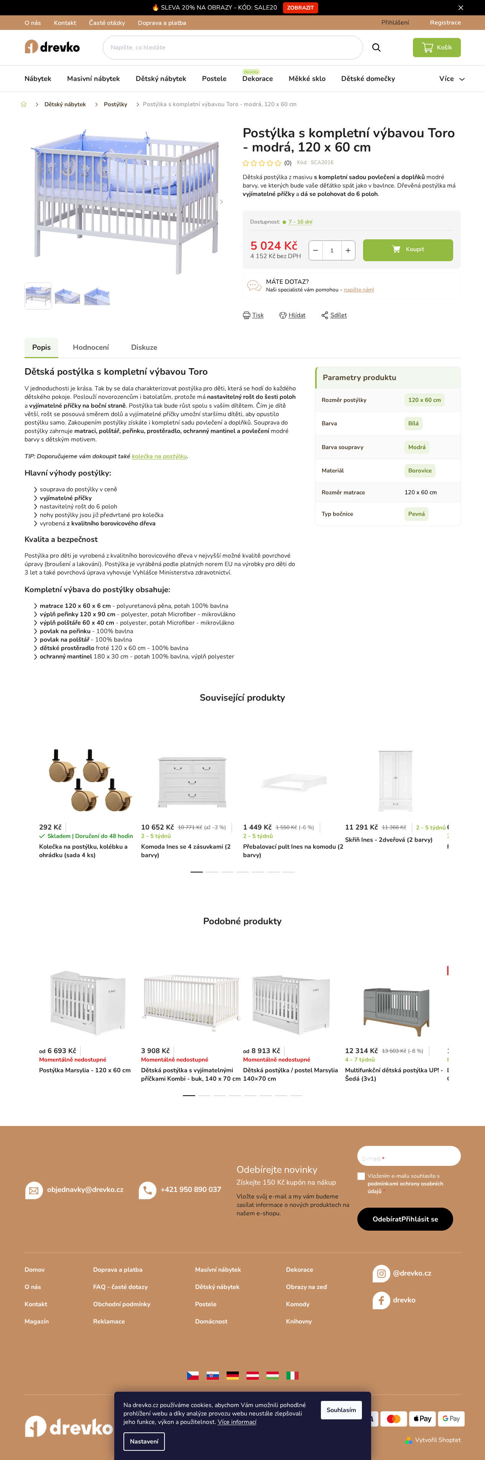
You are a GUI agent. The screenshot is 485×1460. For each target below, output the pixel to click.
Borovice (420, 470)
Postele (206, 1304)
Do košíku (408, 250)
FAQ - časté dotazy (120, 1287)
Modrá (417, 447)
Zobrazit (300, 8)
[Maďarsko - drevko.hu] (272, 1375)
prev (31, 805)
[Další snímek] (221, 202)
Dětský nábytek (217, 1287)
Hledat (376, 47)
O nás (33, 23)
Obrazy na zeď (306, 1287)
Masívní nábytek (218, 1270)
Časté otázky (107, 23)
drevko (404, 1300)
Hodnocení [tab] (91, 347)
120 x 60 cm (424, 400)
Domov (34, 1270)
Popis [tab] (41, 347)
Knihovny (299, 1321)
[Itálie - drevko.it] (292, 1375)
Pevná (416, 514)
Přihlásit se (419, 1219)
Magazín (37, 1321)
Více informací (237, 1422)
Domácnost (211, 1321)
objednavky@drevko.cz (85, 1190)
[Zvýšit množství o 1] (348, 250)
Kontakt (65, 23)
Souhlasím (341, 1410)
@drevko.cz (412, 1273)
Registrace (445, 22)
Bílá (413, 423)
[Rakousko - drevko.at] (253, 1375)
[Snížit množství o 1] (315, 250)
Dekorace (299, 1270)
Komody (297, 1304)
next (455, 805)
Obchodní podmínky (121, 1304)
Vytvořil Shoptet (438, 1440)
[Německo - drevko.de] (233, 1375)
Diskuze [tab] (144, 347)
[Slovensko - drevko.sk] (213, 1375)
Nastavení (144, 1441)
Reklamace (109, 1321)
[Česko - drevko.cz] (193, 1375)
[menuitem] (38, 79)
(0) (288, 163)
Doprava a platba (162, 23)
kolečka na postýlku (159, 456)
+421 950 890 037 (191, 1190)
